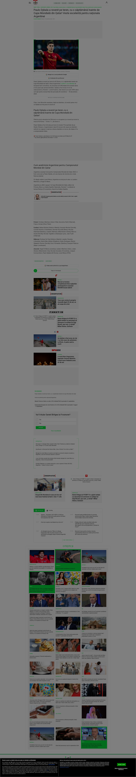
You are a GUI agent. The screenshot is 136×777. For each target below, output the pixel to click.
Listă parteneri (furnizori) (64, 767)
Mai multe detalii (52, 764)
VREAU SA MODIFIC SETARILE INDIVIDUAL (121, 769)
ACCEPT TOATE (121, 764)
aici (47, 770)
